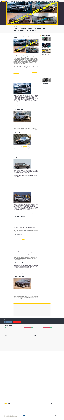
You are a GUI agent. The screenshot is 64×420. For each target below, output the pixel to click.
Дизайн (39, 1)
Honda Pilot (18, 206)
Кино (14, 1)
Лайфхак (32, 1)
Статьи (26, 1)
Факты (29, 1)
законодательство (56, 1)
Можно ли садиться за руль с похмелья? (28, 224)
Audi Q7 (24, 122)
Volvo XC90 (34, 290)
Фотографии (35, 1)
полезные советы (43, 1)
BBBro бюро (56, 415)
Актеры (12, 1)
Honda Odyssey (25, 170)
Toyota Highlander (19, 266)
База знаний (17, 1)
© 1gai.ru (25, 311)
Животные (47, 1)
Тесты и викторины (22, 1)
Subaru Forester (34, 251)
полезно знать (51, 1)
